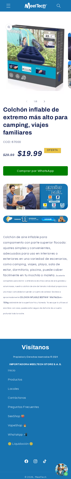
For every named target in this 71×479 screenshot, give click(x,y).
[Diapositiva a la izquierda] (26, 101)
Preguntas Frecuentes (23, 407)
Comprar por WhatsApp (35, 170)
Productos (15, 379)
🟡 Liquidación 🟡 (20, 443)
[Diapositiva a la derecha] (44, 101)
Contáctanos (17, 397)
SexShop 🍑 (16, 416)
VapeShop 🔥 (17, 425)
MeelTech (41, 477)
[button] (8, 5)
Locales (13, 388)
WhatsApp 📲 (17, 434)
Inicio (11, 370)
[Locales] (35, 219)
